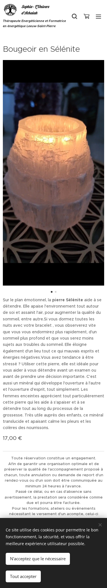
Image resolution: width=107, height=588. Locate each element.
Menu (98, 16)
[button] (74, 16)
